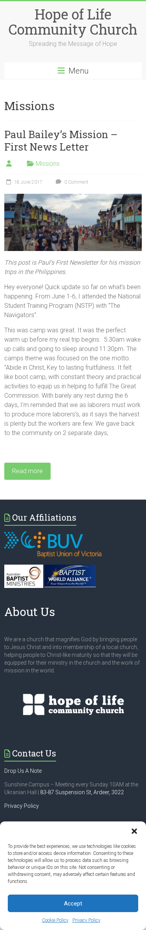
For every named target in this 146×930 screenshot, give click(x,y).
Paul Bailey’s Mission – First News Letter (61, 140)
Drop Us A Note (23, 771)
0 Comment (75, 182)
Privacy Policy (86, 920)
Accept (73, 903)
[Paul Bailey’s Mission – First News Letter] (73, 197)
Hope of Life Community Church (73, 22)
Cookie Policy (55, 920)
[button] (134, 831)
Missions (48, 163)
